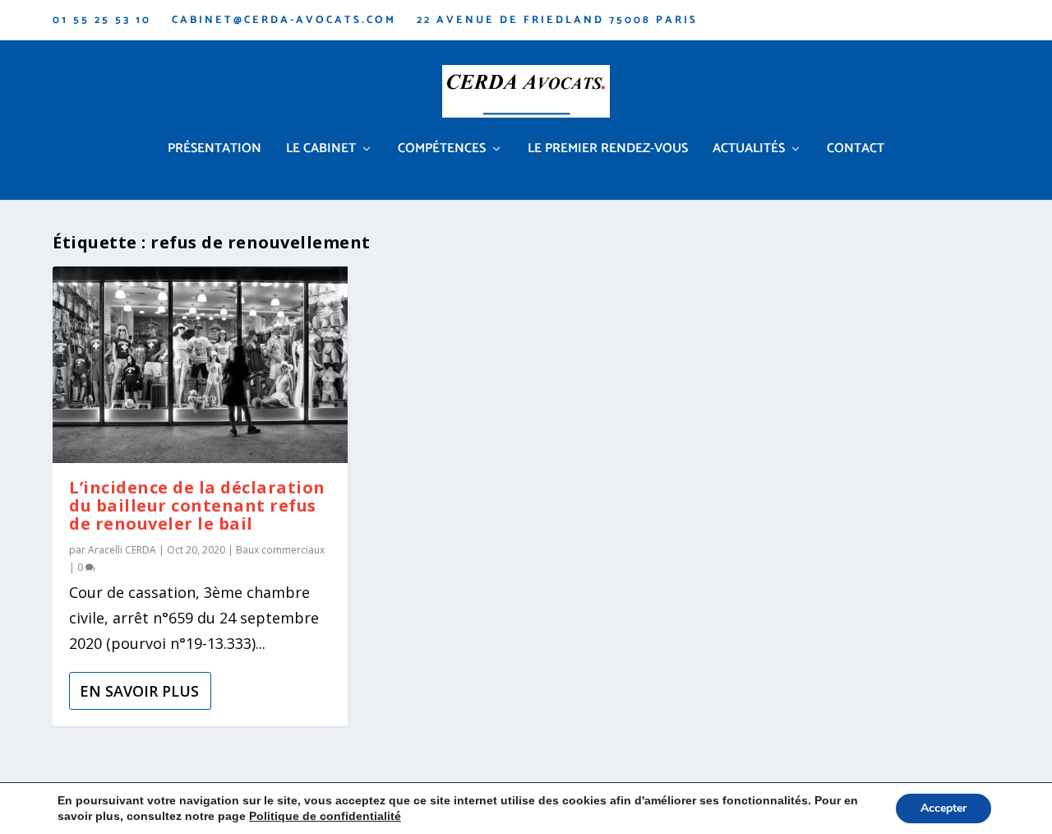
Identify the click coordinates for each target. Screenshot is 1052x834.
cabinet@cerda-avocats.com (284, 20)
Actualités (749, 151)
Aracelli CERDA (122, 550)
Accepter (943, 808)
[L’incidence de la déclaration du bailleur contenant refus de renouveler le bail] (200, 364)
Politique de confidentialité (325, 815)
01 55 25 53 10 (102, 20)
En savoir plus (139, 691)
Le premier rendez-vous (608, 151)
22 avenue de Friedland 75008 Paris (557, 20)
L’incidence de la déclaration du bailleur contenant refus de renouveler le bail (197, 505)
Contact (855, 151)
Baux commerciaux (280, 550)
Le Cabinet (321, 151)
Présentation (214, 151)
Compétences (442, 151)
